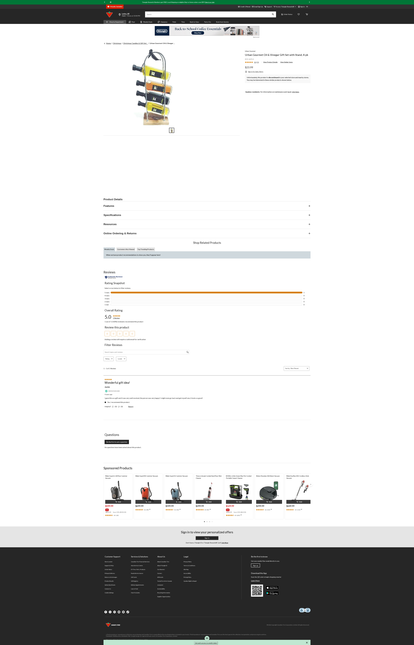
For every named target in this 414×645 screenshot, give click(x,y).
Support (269, 7)
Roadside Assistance (137, 573)
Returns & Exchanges (111, 577)
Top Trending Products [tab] (145, 249)
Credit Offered (245, 7)
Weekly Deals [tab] (109, 249)
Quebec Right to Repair (190, 581)
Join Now (224, 543)
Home (108, 43)
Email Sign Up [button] (258, 7)
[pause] (111, 2)
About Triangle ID (162, 565)
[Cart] (307, 14)
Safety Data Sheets (110, 585)
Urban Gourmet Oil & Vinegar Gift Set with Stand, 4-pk (276, 54)
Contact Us (108, 589)
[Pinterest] (123, 612)
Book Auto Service (222, 22)
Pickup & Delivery (110, 573)
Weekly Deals (147, 22)
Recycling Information (163, 593)
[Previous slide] (105, 2)
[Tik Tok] (127, 612)
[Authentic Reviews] (114, 277)
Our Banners (161, 569)
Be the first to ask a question (116, 442)
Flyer (133, 22)
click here (295, 92)
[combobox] (298, 368)
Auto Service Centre (137, 565)
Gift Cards (134, 577)
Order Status (287, 14)
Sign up (255, 565)
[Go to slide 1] (171, 130)
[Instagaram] (114, 612)
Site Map (186, 569)
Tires (183, 22)
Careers (159, 573)
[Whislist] (299, 14)
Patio (174, 22)
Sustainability (161, 589)
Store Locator (109, 561)
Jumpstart (160, 585)
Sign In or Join (209, 2)
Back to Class (194, 22)
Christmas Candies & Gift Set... (135, 43)
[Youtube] (119, 612)
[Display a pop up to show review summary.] (150, 510)
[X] (110, 612)
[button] (273, 14)
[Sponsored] (207, 31)
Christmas (117, 43)
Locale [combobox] (120, 359)
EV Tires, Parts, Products (138, 569)
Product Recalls (109, 581)
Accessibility (187, 573)
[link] (253, 62)
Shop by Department (117, 22)
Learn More (255, 581)
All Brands (160, 577)
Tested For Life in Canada (164, 581)
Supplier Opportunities (163, 596)
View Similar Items (286, 62)
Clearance (164, 22)
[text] (118, 515)
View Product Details (270, 62)
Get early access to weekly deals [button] (206, 643)
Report (130, 406)
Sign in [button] (302, 7)
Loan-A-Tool (134, 589)
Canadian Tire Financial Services (140, 561)
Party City (207, 22)
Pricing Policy (187, 577)
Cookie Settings (109, 593)
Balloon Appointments (137, 585)
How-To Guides (135, 593)
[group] (118, 509)
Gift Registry (134, 581)
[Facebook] (105, 612)
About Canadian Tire (163, 561)
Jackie (107, 387)
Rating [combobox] (107, 359)
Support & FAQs (109, 565)
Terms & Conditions (189, 565)
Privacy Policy (188, 561)
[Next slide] (309, 2)
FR (307, 7)
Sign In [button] (207, 538)
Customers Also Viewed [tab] (125, 249)
